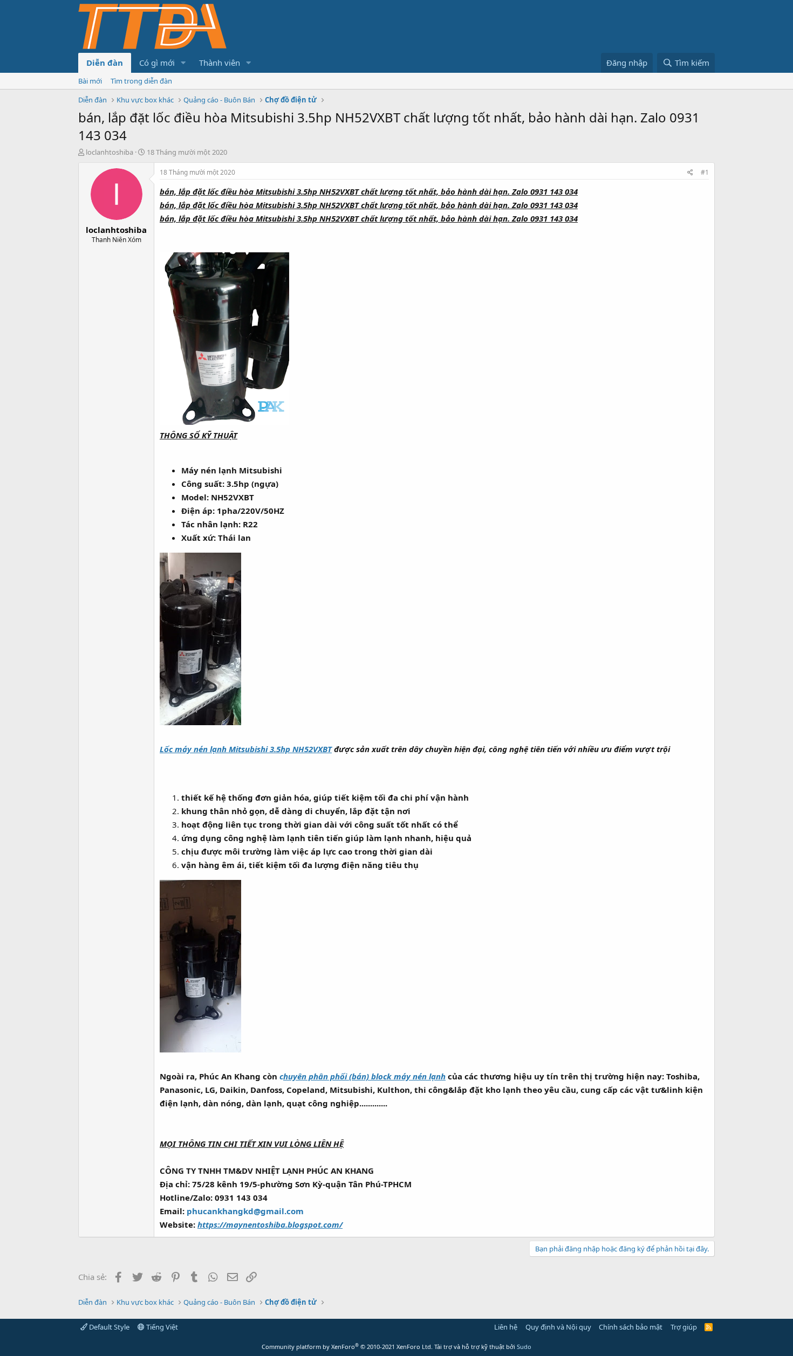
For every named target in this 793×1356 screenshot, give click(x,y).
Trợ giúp (684, 1327)
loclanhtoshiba (109, 152)
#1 (705, 172)
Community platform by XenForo (347, 1347)
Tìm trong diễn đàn (141, 81)
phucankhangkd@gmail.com (245, 1211)
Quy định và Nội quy (558, 1327)
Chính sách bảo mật (630, 1327)
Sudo (524, 1347)
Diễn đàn (104, 62)
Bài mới (90, 81)
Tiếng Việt (161, 1327)
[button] (183, 63)
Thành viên (219, 62)
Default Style (108, 1327)
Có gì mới (157, 62)
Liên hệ (505, 1327)
